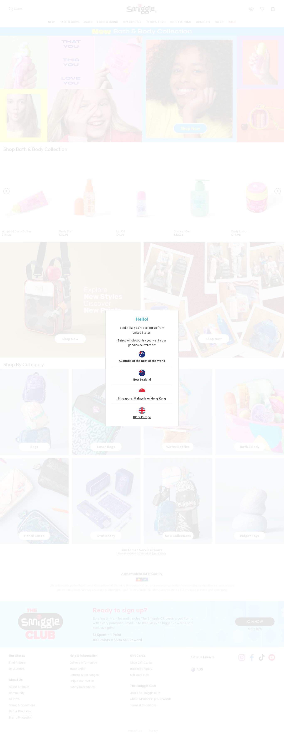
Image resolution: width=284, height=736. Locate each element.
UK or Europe (142, 417)
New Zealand (142, 379)
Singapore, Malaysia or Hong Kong (142, 398)
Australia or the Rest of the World (142, 360)
